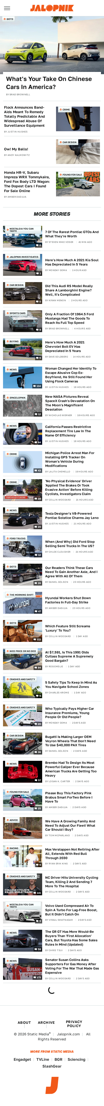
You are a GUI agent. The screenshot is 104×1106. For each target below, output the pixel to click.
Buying (14, 341)
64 (39, 442)
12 (39, 413)
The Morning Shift (22, 594)
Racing (14, 848)
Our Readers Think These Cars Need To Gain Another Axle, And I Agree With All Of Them (71, 572)
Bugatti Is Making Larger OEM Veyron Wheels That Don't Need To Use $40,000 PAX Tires (70, 741)
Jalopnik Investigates (24, 256)
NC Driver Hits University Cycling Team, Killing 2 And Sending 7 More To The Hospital (71, 882)
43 (39, 470)
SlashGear (52, 1066)
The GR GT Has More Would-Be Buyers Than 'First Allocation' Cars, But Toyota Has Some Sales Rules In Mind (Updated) (71, 938)
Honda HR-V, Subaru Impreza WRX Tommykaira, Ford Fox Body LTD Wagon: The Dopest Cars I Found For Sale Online (27, 181)
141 (39, 892)
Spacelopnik (17, 397)
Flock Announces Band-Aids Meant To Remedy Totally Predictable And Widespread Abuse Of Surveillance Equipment (24, 116)
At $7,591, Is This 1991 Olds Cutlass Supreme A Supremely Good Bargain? (69, 656)
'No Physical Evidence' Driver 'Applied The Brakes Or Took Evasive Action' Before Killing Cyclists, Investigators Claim (68, 487)
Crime (66, 109)
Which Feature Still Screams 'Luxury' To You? (67, 628)
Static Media (38, 1034)
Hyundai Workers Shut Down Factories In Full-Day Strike (68, 600)
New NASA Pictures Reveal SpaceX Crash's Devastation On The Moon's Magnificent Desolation (70, 403)
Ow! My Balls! (16, 149)
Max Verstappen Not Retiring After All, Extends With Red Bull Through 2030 (72, 854)
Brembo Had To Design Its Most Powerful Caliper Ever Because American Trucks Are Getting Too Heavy (71, 769)
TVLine (42, 1059)
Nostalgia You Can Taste (22, 229)
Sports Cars (17, 313)
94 (39, 667)
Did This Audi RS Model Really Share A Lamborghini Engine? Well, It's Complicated (69, 290)
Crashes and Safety (22, 679)
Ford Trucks (17, 538)
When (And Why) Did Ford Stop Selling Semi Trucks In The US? (70, 544)
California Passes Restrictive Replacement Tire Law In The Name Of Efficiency (68, 431)
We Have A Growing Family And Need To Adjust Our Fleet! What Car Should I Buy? (70, 825)
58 (39, 949)
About (24, 1023)
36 (39, 752)
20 (39, 526)
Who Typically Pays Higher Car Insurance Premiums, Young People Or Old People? (69, 713)
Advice (14, 820)
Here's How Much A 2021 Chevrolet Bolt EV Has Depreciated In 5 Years (65, 346)
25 (39, 808)
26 (39, 583)
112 (39, 639)
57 (39, 780)
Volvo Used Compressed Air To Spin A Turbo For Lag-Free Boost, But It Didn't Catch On (71, 910)
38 (39, 498)
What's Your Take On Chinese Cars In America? (49, 83)
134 (39, 385)
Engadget (22, 1059)
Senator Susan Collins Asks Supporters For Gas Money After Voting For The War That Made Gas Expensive (72, 966)
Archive (46, 1023)
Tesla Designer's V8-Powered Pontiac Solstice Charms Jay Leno (72, 516)
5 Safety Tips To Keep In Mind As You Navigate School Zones (71, 685)
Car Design (69, 142)
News (13, 369)
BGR (58, 1059)
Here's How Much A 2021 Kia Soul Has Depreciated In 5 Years (71, 262)
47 (39, 611)
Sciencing (76, 1059)
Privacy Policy (74, 1024)
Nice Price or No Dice (23, 651)
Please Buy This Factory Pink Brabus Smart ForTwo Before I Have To (68, 797)
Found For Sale (72, 174)
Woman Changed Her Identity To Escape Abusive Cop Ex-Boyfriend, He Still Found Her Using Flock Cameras (70, 375)
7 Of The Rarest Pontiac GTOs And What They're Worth (72, 234)
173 (39, 977)
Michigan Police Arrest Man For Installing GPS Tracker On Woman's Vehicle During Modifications (69, 459)
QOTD (10, 19)
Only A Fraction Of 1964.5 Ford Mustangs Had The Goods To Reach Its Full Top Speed (69, 318)
